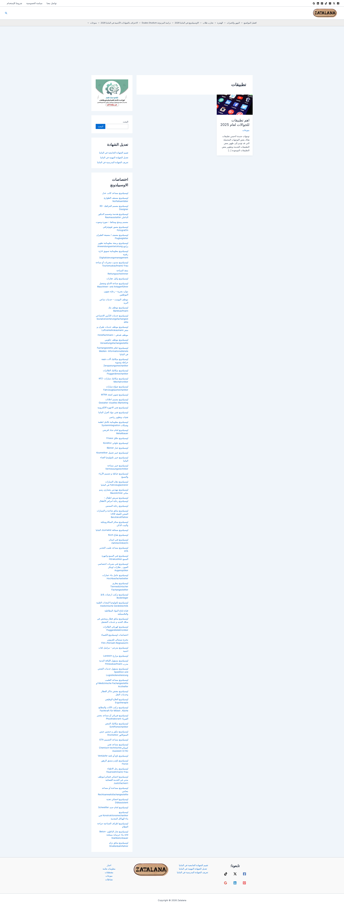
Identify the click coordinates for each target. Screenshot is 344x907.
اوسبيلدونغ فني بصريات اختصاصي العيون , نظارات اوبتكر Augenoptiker (113, 567)
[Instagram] (330, 3)
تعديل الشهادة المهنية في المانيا (114, 157)
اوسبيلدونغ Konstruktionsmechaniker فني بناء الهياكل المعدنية (113, 815)
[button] (6, 13)
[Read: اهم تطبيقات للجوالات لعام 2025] (235, 104)
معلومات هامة (109, 868)
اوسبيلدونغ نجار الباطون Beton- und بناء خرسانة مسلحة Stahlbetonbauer (113, 834)
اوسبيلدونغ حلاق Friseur (117, 438)
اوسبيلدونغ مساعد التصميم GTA (113, 739)
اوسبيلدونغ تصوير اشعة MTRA (114, 394)
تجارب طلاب (208, 22)
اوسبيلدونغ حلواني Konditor (115, 443)
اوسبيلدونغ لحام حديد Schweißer (113, 807)
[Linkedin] (318, 3)
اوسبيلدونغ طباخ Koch (118, 535)
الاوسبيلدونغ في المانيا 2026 (187, 22)
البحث (125, 121)
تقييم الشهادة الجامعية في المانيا (113, 152)
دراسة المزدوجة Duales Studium (156, 22)
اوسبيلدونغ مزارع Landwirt (115, 655)
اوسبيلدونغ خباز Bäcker (117, 447)
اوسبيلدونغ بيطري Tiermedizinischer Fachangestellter (119, 586)
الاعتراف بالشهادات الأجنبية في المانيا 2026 (119, 22)
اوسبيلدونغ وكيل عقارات (117, 278)
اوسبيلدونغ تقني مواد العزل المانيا (113, 412)
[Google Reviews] (314, 3)
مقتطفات (109, 872)
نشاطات (109, 879)
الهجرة (220, 22)
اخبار (109, 865)
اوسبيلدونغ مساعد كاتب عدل (115, 193)
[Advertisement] (172, 46)
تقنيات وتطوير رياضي (118, 417)
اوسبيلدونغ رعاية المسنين (116, 505)
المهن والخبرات (233, 22)
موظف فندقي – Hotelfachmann (113, 335)
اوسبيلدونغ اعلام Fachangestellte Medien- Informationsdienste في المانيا (112, 351)
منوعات (93, 22)
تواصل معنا (52, 3)
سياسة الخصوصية (34, 3)
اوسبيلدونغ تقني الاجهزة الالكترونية (113, 407)
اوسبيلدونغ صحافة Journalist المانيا (112, 530)
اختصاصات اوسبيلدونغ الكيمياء (114, 634)
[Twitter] (334, 3)
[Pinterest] (322, 3)
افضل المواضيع (250, 22)
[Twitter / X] (235, 873)
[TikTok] (326, 3)
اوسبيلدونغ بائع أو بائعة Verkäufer (113, 755)
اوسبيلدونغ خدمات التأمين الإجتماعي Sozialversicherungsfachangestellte (112, 318)
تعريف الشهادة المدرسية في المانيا (112, 162)
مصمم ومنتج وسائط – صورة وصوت (112, 222)
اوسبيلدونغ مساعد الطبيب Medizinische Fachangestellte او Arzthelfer (112, 683)
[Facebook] (338, 3)
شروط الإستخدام (14, 3)
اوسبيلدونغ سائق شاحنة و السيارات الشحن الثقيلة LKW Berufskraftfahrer (112, 513)
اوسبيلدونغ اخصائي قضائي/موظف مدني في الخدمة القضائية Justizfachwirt (113, 779)
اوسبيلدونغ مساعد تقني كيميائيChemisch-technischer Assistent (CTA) (113, 747)
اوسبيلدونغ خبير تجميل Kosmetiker (112, 452)
